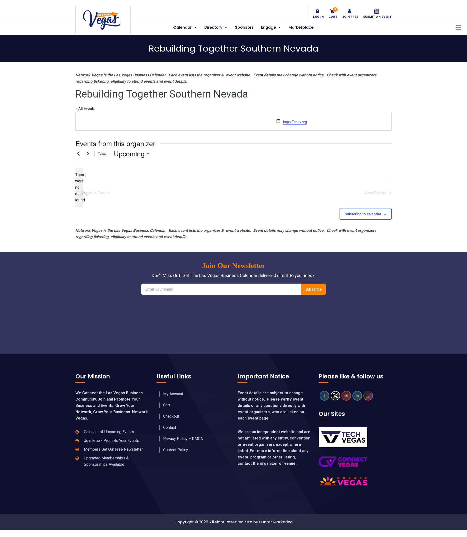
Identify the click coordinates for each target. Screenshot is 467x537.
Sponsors (244, 27)
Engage (268, 27)
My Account (173, 394)
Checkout (171, 416)
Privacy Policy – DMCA (183, 438)
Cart (333, 13)
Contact (169, 427)
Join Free (350, 16)
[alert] (79, 187)
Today (102, 153)
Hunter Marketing (276, 522)
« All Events (85, 108)
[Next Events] (88, 154)
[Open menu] (457, 27)
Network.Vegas (103, 20)
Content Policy (175, 450)
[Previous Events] (78, 154)
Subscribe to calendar (363, 213)
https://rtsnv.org (295, 121)
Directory (213, 27)
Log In (318, 16)
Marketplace (301, 27)
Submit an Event (377, 16)
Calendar (182, 27)
